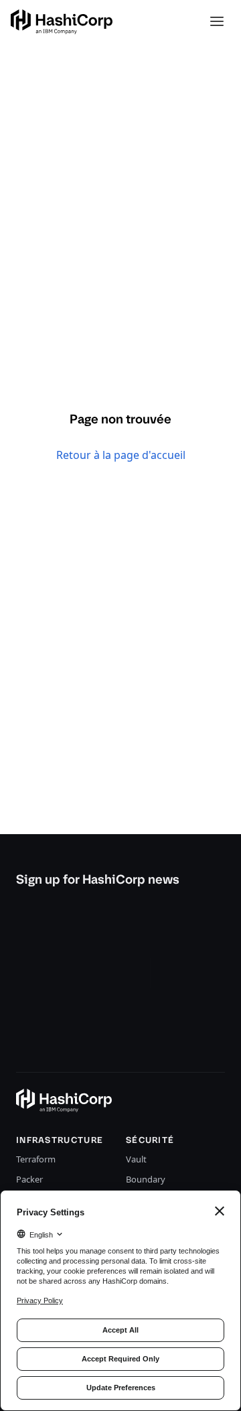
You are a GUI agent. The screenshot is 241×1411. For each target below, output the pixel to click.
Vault (136, 1159)
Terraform (36, 1159)
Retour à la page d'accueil (120, 455)
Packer (29, 1179)
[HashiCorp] (61, 21)
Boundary (145, 1179)
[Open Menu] (217, 21)
